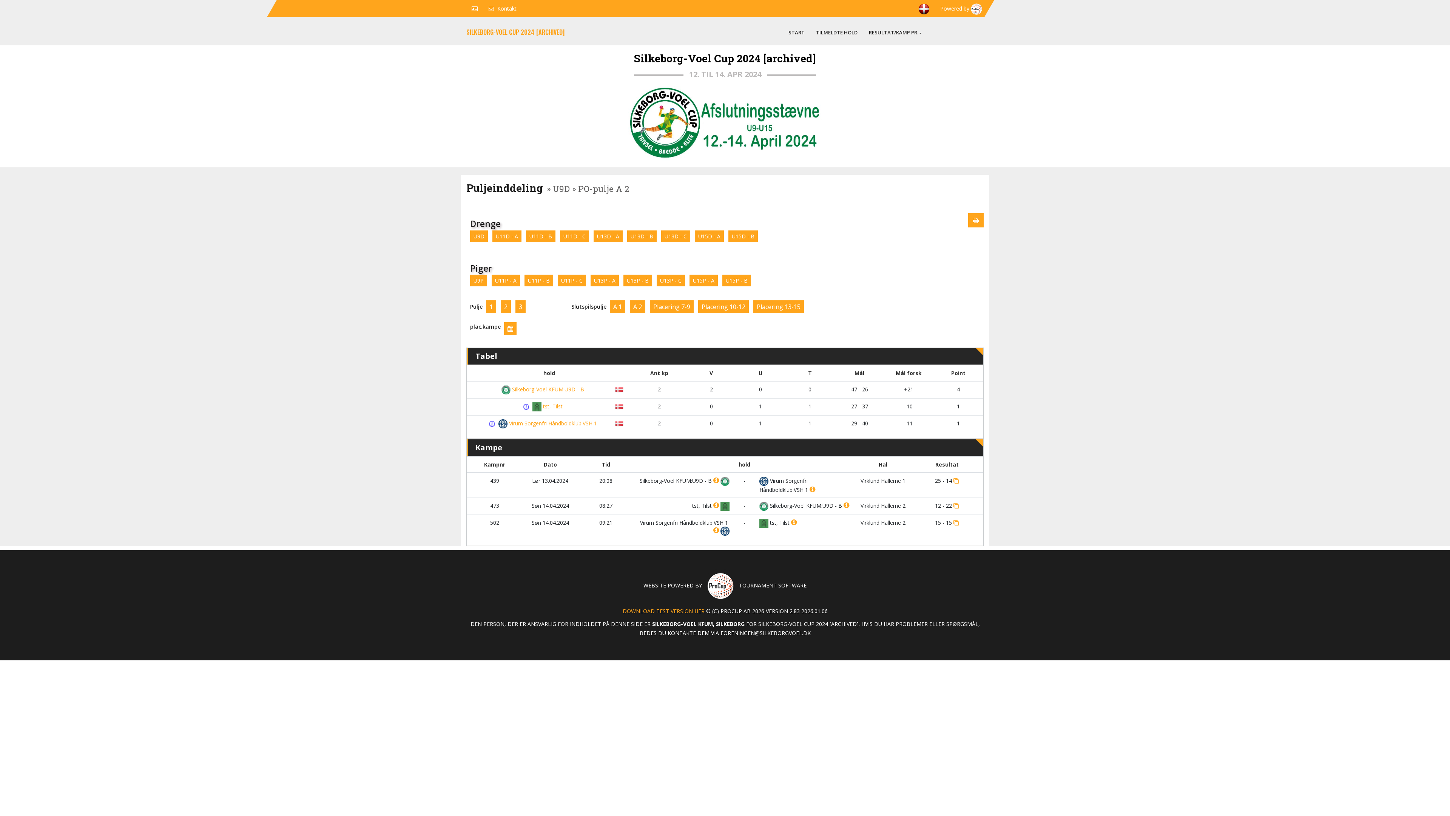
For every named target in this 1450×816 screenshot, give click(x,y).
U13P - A (604, 280)
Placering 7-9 (671, 307)
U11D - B (540, 236)
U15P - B (737, 280)
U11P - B (539, 280)
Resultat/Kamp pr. (893, 32)
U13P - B (638, 280)
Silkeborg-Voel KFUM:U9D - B (547, 389)
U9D (479, 236)
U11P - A (506, 280)
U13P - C (671, 280)
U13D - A (608, 236)
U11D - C (574, 236)
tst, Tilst (552, 406)
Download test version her (664, 611)
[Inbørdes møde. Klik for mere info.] (527, 407)
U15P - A (703, 280)
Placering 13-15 (779, 307)
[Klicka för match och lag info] (956, 481)
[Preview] (976, 220)
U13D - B (642, 236)
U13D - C (676, 236)
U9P (479, 280)
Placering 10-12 (723, 307)
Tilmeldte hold (837, 32)
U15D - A (709, 236)
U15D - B (743, 236)
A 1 (617, 307)
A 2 (637, 307)
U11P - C (572, 280)
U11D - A (507, 236)
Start (796, 32)
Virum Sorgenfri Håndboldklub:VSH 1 (552, 423)
